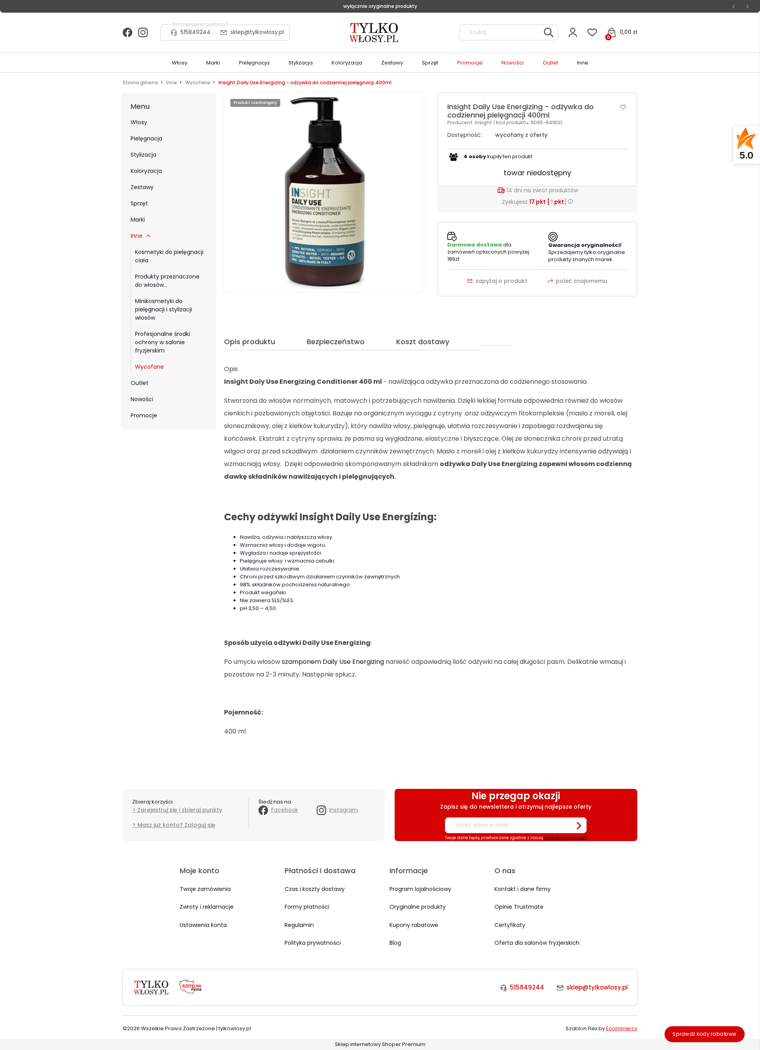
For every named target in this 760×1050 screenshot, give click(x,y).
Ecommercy (621, 1028)
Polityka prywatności (313, 943)
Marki (138, 220)
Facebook (284, 810)
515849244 (195, 32)
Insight (484, 122)
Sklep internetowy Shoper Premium (380, 1044)
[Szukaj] (549, 32)
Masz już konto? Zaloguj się (176, 825)
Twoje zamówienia (205, 889)
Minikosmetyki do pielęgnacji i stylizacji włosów (163, 309)
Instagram (343, 810)
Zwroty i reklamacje (207, 907)
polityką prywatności (565, 838)
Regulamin (299, 925)
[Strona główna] (374, 32)
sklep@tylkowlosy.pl (257, 32)
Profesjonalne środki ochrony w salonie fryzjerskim (162, 342)
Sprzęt (139, 203)
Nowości (142, 399)
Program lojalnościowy (420, 889)
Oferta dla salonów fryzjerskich (537, 943)
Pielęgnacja (146, 138)
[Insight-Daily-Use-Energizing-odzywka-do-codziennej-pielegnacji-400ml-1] (324, 192)
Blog (395, 943)
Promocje (144, 415)
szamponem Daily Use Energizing (333, 661)
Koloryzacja (146, 171)
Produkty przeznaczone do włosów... (167, 281)
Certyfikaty (509, 925)
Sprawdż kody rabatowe (704, 1034)
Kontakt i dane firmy (522, 889)
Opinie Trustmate (518, 907)
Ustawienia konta (203, 925)
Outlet (139, 383)
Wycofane (149, 367)
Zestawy (142, 187)
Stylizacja (143, 155)
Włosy (139, 122)
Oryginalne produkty (418, 907)
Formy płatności (307, 907)
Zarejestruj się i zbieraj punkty (179, 810)
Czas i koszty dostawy (315, 889)
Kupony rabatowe (414, 925)
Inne (136, 236)
